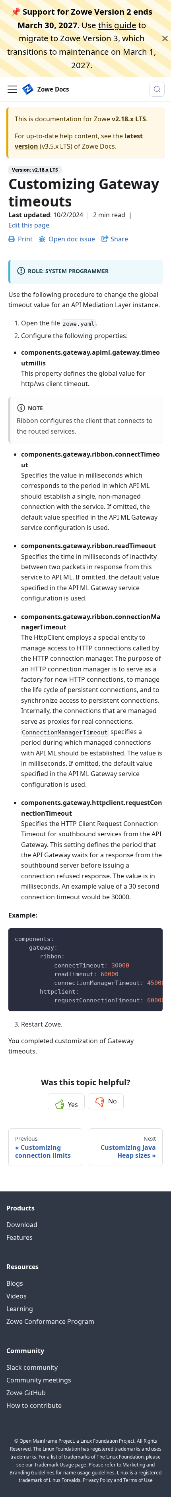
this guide (117, 25)
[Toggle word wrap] (138, 938)
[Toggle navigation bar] (12, 89)
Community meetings (38, 1380)
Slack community (32, 1367)
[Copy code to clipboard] (152, 938)
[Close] (165, 38)
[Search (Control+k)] (157, 89)
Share (119, 239)
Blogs (14, 1283)
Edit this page (28, 225)
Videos (16, 1296)
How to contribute (34, 1405)
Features (19, 1237)
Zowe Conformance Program (50, 1321)
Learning (19, 1308)
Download (21, 1224)
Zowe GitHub (26, 1392)
